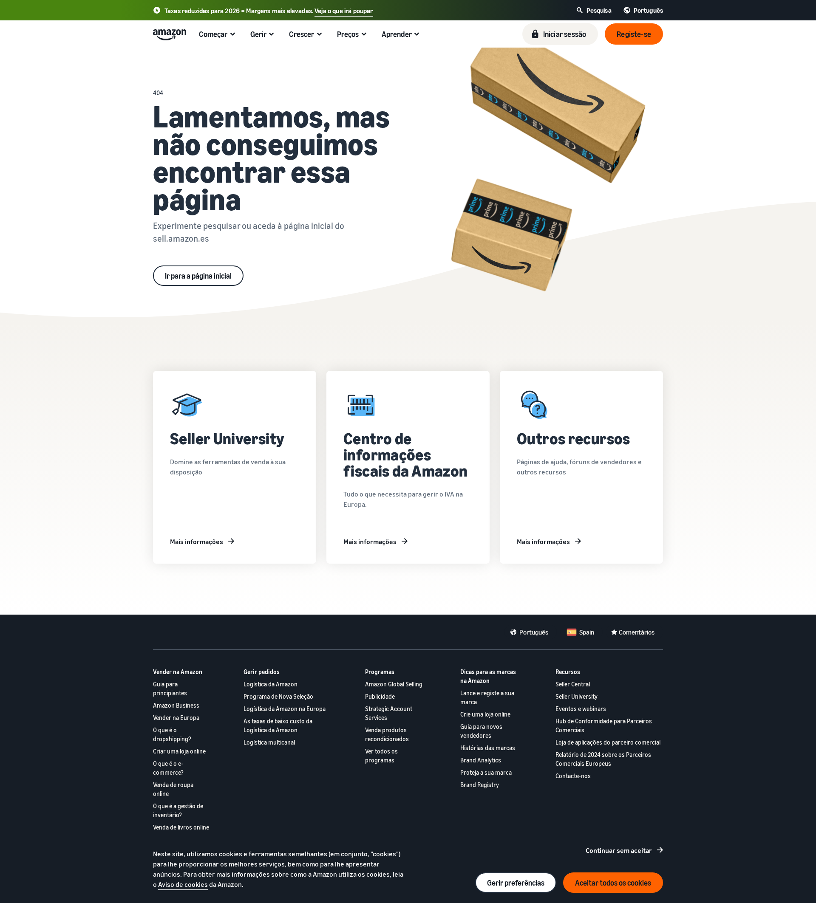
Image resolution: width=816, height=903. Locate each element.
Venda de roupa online (173, 789)
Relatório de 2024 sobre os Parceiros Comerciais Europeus (603, 759)
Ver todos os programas (381, 756)
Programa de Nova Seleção (278, 696)
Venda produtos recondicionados (387, 734)
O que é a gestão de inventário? (178, 810)
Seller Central (572, 684)
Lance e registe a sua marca (487, 697)
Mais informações (196, 541)
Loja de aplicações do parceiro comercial (607, 742)
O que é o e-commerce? (168, 768)
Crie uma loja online (485, 714)
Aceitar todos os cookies (613, 882)
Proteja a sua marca (486, 772)
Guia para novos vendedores (481, 731)
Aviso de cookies (183, 884)
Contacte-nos (573, 775)
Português (533, 632)
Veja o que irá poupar (343, 10)
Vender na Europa (176, 717)
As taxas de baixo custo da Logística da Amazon (278, 725)
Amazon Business (176, 705)
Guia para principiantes (170, 688)
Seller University (576, 696)
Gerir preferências (515, 882)
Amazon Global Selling (393, 684)
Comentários (636, 632)
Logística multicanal (269, 742)
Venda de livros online (181, 827)
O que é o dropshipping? (172, 734)
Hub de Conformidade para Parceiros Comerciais (603, 725)
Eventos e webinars (580, 708)
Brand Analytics (480, 760)
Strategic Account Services (388, 713)
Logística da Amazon (271, 684)
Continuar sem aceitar (619, 850)
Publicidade (380, 696)
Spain (586, 632)
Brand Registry (479, 784)
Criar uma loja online (179, 751)
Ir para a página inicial (198, 275)
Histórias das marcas (487, 747)
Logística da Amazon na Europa (285, 708)
